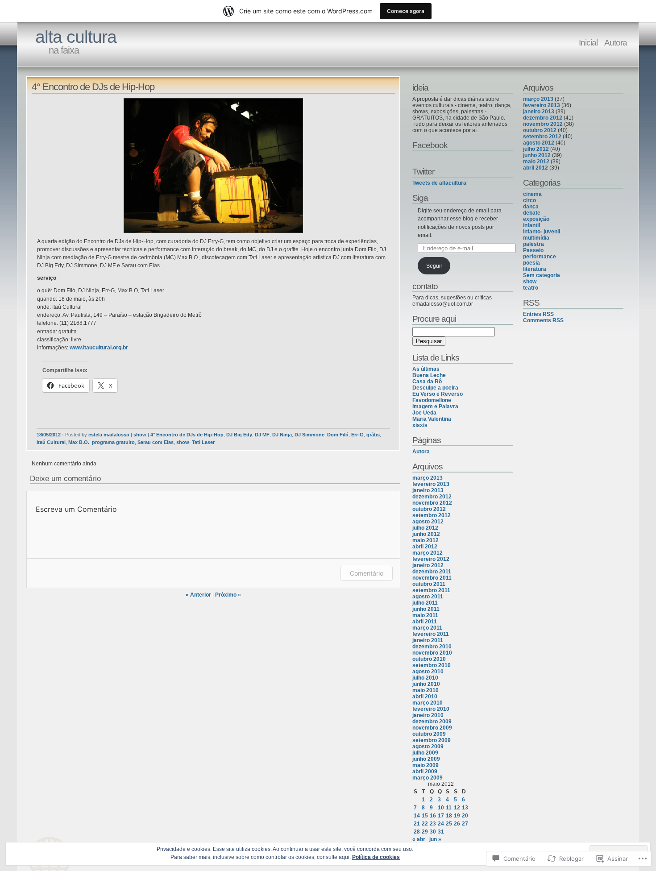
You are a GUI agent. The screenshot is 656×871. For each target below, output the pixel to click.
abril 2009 (424, 771)
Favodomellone (431, 400)
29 (425, 832)
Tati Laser (203, 442)
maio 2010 (425, 690)
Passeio (533, 250)
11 (449, 808)
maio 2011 (425, 615)
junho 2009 (426, 759)
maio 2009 (425, 765)
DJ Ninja (282, 434)
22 (425, 824)
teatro (530, 288)
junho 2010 (426, 684)
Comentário (366, 573)
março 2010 (427, 703)
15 (425, 816)
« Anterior (198, 595)
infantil (531, 225)
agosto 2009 (428, 746)
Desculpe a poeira (435, 388)
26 (457, 824)
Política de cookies (376, 857)
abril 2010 (424, 696)
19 (457, 816)
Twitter (423, 171)
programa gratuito (113, 442)
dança (531, 206)
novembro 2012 (432, 503)
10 (441, 808)
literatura (534, 269)
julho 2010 (425, 678)
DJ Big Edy (239, 434)
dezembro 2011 (431, 571)
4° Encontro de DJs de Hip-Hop (187, 434)
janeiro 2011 (427, 640)
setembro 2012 (431, 515)
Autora (615, 42)
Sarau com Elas (155, 442)
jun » (435, 839)
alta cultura (75, 36)
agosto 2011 (427, 596)
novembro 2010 (432, 653)
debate (531, 213)
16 (433, 816)
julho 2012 (425, 528)
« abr (418, 839)
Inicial (588, 42)
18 (449, 816)
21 (417, 824)
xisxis (420, 425)
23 (433, 824)
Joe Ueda (424, 413)
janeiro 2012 (428, 565)
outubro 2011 (428, 584)
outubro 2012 (429, 509)
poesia (531, 263)
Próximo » (228, 595)
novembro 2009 (432, 728)
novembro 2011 (432, 578)
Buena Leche (429, 375)
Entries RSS (538, 314)
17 (441, 816)
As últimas (426, 369)
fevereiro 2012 (430, 559)
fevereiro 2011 (430, 634)
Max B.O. (78, 442)
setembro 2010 (431, 665)
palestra (533, 244)
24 (441, 824)
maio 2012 (425, 540)
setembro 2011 (431, 590)
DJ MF (262, 434)
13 (465, 808)
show (139, 434)
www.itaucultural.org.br (99, 347)
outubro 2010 (429, 659)
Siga (420, 198)
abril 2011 (424, 621)
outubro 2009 (429, 734)
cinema (532, 194)
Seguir (434, 266)
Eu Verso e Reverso (437, 394)
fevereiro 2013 (430, 484)
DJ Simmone (309, 434)
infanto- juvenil (541, 231)
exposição (536, 219)
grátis (373, 434)
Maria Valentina (431, 419)
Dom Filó (338, 434)
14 (417, 816)
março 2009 (427, 778)
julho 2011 (425, 603)
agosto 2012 (428, 521)
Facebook (430, 145)
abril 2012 (424, 546)
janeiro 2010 (428, 715)
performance (539, 256)
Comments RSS (543, 320)
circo (529, 200)
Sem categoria (541, 275)
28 (417, 832)
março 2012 (427, 553)
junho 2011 (426, 609)
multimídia (536, 238)
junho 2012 (426, 534)
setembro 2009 (431, 740)
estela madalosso (108, 434)
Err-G (357, 434)
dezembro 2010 (432, 646)
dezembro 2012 (432, 497)
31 (441, 832)
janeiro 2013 (428, 490)
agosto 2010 (428, 671)
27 (465, 824)
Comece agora (405, 11)
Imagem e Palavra (435, 406)
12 (457, 808)
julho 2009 (425, 753)
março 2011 (427, 628)
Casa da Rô (427, 381)
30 (433, 832)
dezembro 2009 (432, 721)
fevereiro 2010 (430, 709)
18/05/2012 (49, 434)
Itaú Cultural (51, 442)
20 (465, 816)
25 (449, 824)
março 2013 (427, 478)
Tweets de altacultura (439, 183)
